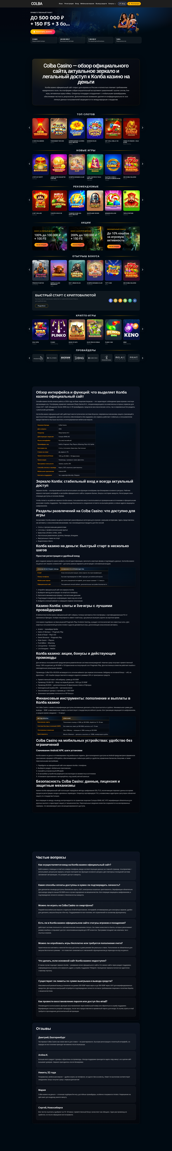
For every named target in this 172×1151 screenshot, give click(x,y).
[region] (86, 131)
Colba (36, 4)
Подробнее (41, 306)
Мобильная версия (87, 3)
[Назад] (29, 127)
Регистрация (69, 3)
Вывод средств (101, 3)
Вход (77, 3)
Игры (61, 3)
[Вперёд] (142, 127)
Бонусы (111, 3)
